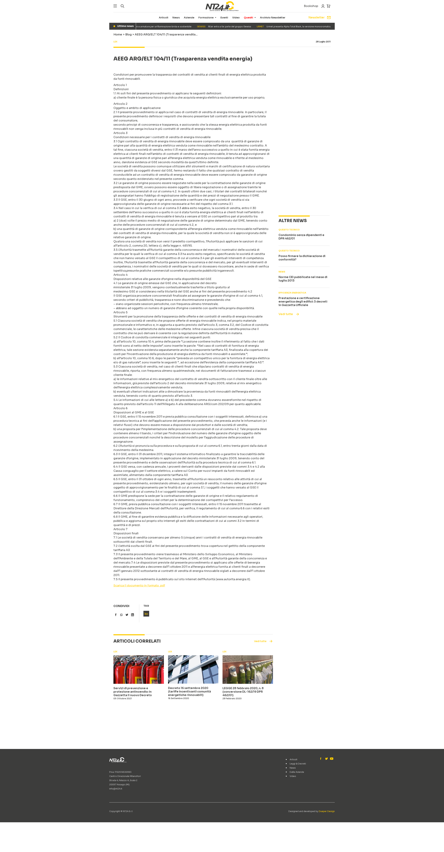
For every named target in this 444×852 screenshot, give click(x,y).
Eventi (224, 17)
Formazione (206, 17)
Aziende (189, 17)
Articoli (163, 17)
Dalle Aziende (297, 772)
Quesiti (248, 17)
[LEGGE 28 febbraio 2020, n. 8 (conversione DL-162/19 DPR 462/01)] (248, 669)
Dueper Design (327, 811)
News (176, 17)
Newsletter (316, 17)
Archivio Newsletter (272, 17)
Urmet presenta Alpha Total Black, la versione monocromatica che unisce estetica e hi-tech (297, 26)
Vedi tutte (286, 314)
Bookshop (311, 6)
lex (146, 613)
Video (236, 17)
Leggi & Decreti (298, 763)
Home (117, 34)
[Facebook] (321, 758)
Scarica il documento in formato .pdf (139, 585)
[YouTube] (331, 758)
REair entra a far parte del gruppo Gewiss (212, 26)
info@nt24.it (115, 788)
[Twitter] (326, 758)
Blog (128, 34)
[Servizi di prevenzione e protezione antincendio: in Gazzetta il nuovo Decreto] (138, 669)
